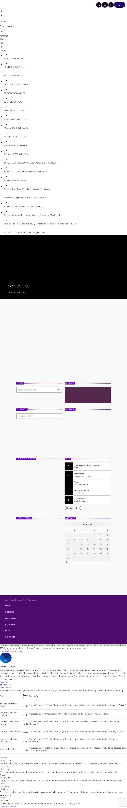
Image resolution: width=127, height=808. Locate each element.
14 (94, 544)
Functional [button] (3, 758)
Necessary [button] (4, 682)
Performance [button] (4, 766)
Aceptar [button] (21, 651)
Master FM (71, 441)
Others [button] (2, 798)
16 (107, 544)
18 (75, 549)
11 (75, 544)
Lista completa (73, 508)
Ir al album (3, 51)
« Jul (66, 562)
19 (81, 549)
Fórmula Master (74, 445)
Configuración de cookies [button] (9, 651)
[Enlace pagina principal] (9, 4)
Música (23, 340)
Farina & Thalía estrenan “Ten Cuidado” (44, 345)
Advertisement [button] (5, 786)
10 (68, 544)
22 (101, 549)
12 (81, 544)
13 (88, 544)
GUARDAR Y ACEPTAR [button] (8, 806)
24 (68, 553)
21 (94, 549)
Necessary (7, 685)
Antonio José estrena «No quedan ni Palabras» (41, 578)
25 (75, 553)
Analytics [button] (3, 775)
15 (101, 544)
